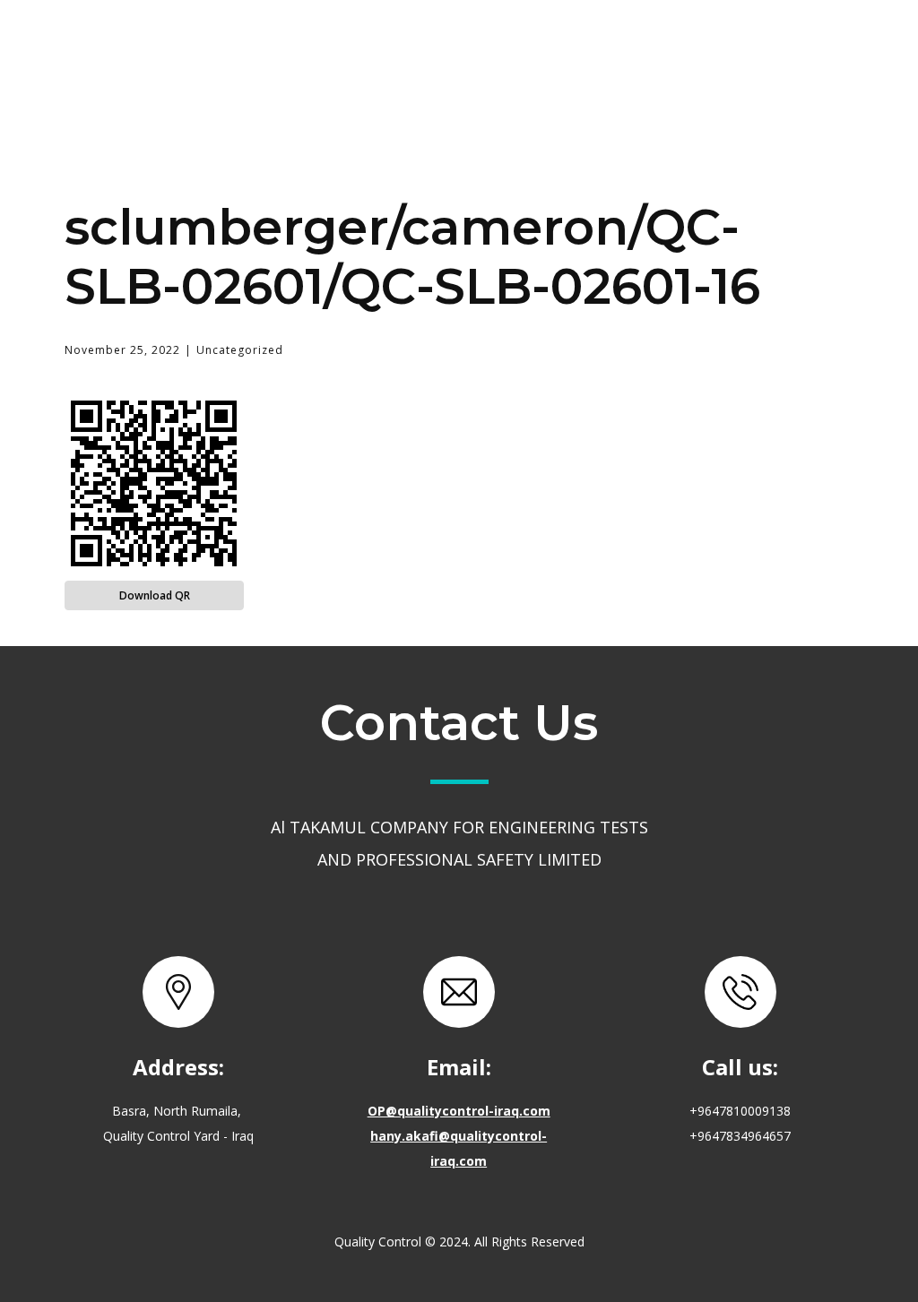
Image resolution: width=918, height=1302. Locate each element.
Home (274, 48)
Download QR (154, 595)
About (380, 48)
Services (494, 47)
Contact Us (633, 48)
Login (757, 48)
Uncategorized (239, 350)
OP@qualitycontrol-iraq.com (459, 1110)
